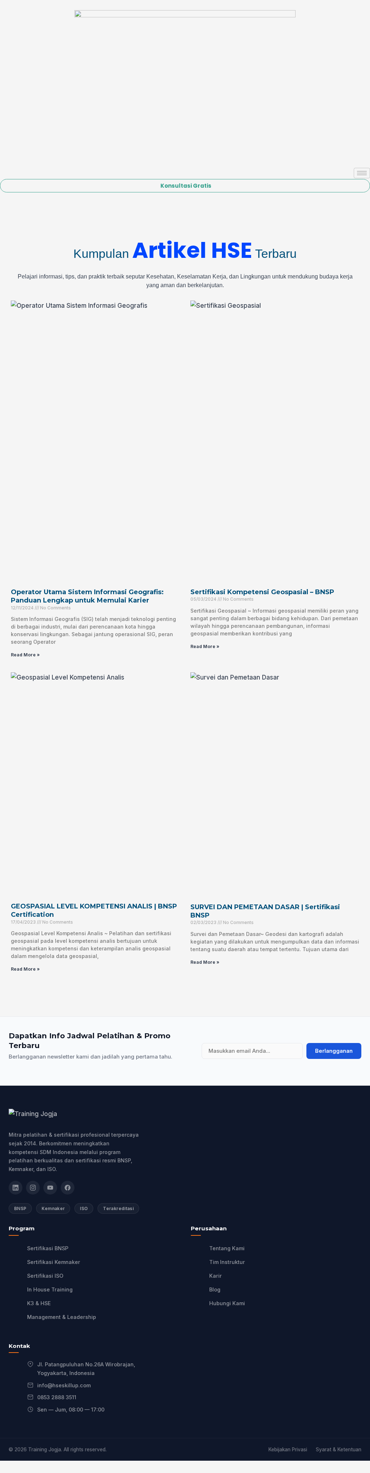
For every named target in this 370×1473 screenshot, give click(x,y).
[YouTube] (50, 1188)
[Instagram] (33, 1188)
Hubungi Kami (227, 1303)
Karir (215, 1276)
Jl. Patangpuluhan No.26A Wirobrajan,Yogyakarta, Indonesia (86, 1368)
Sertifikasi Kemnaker (53, 1262)
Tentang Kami (227, 1248)
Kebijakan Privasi (287, 1449)
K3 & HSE (39, 1303)
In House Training (50, 1289)
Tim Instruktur (227, 1262)
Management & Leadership (61, 1317)
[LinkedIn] (15, 1188)
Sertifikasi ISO (45, 1276)
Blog (214, 1289)
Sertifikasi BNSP (47, 1248)
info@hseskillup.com (64, 1385)
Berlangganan (334, 1051)
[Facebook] (67, 1188)
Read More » (25, 654)
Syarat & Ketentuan (338, 1449)
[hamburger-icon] (362, 173)
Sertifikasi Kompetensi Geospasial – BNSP (262, 592)
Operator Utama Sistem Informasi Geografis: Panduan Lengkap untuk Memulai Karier (87, 596)
